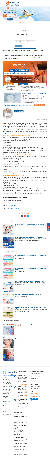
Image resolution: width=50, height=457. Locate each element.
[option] (25, 14)
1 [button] (19, 22)
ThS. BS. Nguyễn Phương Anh (23, 311)
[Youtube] (48, 227)
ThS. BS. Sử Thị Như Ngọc (22, 258)
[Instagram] (48, 229)
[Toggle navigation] (42, 1)
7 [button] (27, 22)
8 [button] (29, 22)
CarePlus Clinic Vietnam (13, 208)
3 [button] (22, 22)
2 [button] (20, 22)
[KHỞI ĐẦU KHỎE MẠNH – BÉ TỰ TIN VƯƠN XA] (25, 14)
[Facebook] (48, 224)
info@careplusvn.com (35, 396)
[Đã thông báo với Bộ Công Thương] (34, 399)
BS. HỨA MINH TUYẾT (21, 284)
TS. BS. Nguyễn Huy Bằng (22, 296)
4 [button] (23, 22)
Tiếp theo (18, 46)
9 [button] (30, 22)
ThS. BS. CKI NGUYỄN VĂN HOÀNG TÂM (22, 109)
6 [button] (26, 22)
